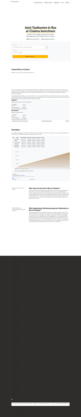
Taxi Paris (15, 352)
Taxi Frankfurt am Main (17, 295)
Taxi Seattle (15, 369)
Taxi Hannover (15, 299)
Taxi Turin (15, 385)
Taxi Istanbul (15, 308)
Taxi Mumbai (15, 346)
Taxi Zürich (15, 396)
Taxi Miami (15, 343)
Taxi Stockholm (16, 376)
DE (68, 2)
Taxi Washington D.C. (17, 389)
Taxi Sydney (15, 378)
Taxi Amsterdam (16, 260)
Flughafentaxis (57, 2)
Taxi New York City (16, 350)
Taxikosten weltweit (48, 2)
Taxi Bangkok (15, 267)
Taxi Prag (14, 357)
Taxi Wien (15, 392)
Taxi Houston (15, 306)
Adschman (17, 145)
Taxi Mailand (15, 334)
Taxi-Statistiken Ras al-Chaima (48, 39)
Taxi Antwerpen (16, 265)
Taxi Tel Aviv (15, 380)
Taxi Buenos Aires (16, 278)
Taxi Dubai (15, 290)
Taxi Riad (14, 359)
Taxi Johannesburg (16, 313)
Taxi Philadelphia (16, 355)
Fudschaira (17, 146)
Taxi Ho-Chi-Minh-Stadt (17, 302)
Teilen (67, 121)
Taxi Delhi (15, 283)
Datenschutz (21, 408)
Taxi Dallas (15, 281)
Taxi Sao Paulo (16, 368)
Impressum (13, 408)
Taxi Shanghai (15, 375)
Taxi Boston (15, 274)
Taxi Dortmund (16, 288)
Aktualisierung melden (47, 121)
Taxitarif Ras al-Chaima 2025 (33, 39)
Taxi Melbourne (16, 339)
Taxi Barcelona (16, 269)
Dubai (16, 140)
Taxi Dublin (15, 292)
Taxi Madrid (15, 332)
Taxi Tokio (15, 382)
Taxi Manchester (16, 338)
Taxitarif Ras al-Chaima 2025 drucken (20, 121)
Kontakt (17, 408)
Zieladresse (15, 50)
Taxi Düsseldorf (16, 294)
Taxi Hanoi (15, 301)
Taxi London (15, 327)
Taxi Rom (14, 362)
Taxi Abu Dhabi (16, 258)
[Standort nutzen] (46, 47)
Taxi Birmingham (16, 272)
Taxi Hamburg (15, 297)
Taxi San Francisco (16, 366)
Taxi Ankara (15, 262)
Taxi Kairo (15, 315)
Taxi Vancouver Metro (17, 387)
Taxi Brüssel (15, 276)
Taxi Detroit (15, 285)
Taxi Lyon (14, 331)
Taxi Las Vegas (15, 322)
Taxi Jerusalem (16, 311)
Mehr (63, 2)
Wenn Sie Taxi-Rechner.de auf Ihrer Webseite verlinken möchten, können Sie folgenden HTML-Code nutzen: (32, 401)
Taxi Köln (14, 318)
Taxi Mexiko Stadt (16, 341)
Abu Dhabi (17, 143)
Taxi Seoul (15, 371)
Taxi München (15, 348)
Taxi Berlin (15, 271)
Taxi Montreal (15, 345)
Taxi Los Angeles (16, 329)
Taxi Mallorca (15, 336)
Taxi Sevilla (15, 373)
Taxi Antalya (15, 264)
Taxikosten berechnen (38, 2)
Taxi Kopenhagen (16, 320)
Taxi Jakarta (15, 309)
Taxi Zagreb (15, 394)
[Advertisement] (40, 13)
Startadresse (15, 45)
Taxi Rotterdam (16, 364)
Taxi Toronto (15, 383)
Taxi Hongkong (16, 304)
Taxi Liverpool (15, 325)
